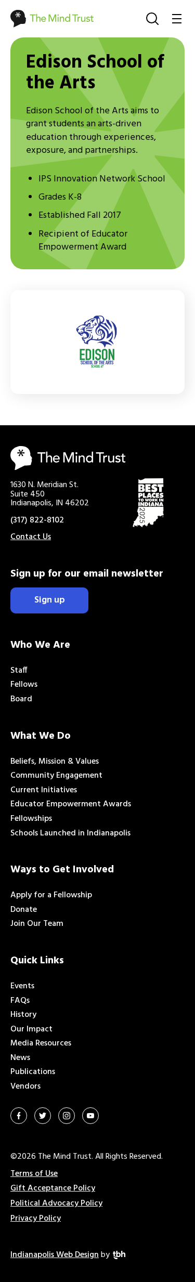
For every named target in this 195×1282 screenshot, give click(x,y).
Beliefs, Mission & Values (54, 761)
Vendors (25, 1086)
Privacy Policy (35, 1218)
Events (22, 986)
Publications (32, 1072)
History (23, 1015)
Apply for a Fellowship (51, 895)
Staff (19, 670)
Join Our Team (36, 924)
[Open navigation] (177, 19)
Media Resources (40, 1043)
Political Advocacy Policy (56, 1203)
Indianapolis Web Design (54, 1255)
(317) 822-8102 (37, 520)
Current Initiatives (43, 790)
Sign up (49, 600)
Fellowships (31, 819)
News (20, 1058)
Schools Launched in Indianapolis (70, 833)
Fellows (23, 684)
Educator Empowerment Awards (70, 804)
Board (21, 699)
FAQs (20, 1001)
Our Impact (31, 1029)
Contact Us (30, 537)
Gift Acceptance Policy (52, 1188)
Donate (23, 910)
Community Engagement (56, 775)
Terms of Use (34, 1174)
